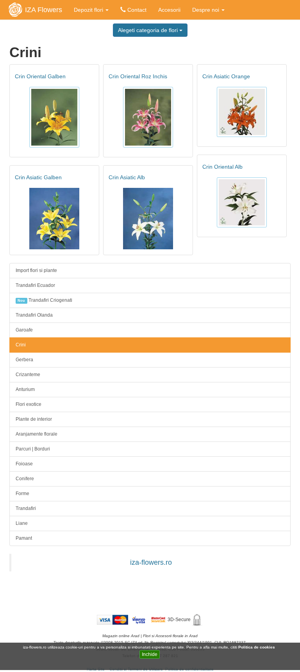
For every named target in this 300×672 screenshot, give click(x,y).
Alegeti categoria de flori (148, 30)
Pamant (24, 538)
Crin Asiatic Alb (127, 177)
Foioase (24, 464)
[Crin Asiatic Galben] (54, 218)
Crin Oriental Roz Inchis (138, 76)
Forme (22, 493)
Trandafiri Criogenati (45, 300)
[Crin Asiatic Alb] (148, 218)
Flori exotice (28, 404)
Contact (136, 10)
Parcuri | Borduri (33, 449)
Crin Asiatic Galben (38, 177)
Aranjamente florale (36, 434)
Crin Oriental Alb (222, 167)
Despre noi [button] (206, 10)
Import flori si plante (36, 270)
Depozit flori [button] (89, 10)
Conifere (25, 478)
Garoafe (24, 330)
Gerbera (24, 359)
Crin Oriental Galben (40, 76)
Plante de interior (34, 419)
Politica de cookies (257, 647)
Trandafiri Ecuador (35, 285)
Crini (21, 345)
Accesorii (169, 10)
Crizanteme (28, 374)
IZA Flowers (43, 10)
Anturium (25, 389)
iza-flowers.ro (151, 562)
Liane (22, 523)
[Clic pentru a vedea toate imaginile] (54, 117)
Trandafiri (26, 508)
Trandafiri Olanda (34, 315)
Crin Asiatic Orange (226, 76)
